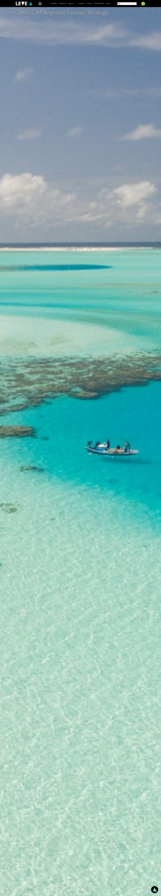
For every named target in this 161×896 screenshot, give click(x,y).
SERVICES (54, 3)
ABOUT (71, 3)
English (123, 3)
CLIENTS (89, 3)
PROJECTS (63, 3)
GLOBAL (81, 3)
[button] (133, 3)
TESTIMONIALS (99, 3)
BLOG (108, 3)
